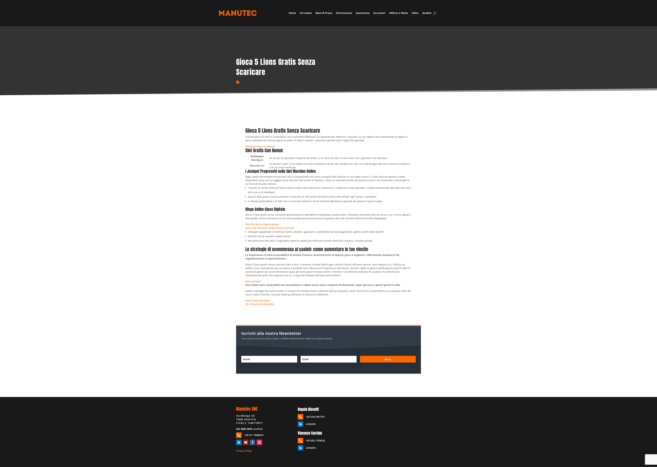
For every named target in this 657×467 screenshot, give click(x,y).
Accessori (379, 13)
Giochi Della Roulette (257, 300)
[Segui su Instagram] (259, 442)
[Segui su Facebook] (252, 442)
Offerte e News (398, 13)
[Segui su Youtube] (245, 442)
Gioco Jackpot (253, 281)
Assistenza (363, 13)
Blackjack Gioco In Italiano (260, 146)
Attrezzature (344, 13)
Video (415, 13)
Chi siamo (306, 13)
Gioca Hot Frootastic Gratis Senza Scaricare (269, 227)
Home (292, 13)
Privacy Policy (244, 450)
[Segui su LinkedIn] (239, 442)
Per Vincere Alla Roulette (259, 304)
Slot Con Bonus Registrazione (262, 224)
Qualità (426, 13)
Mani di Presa (323, 13)
